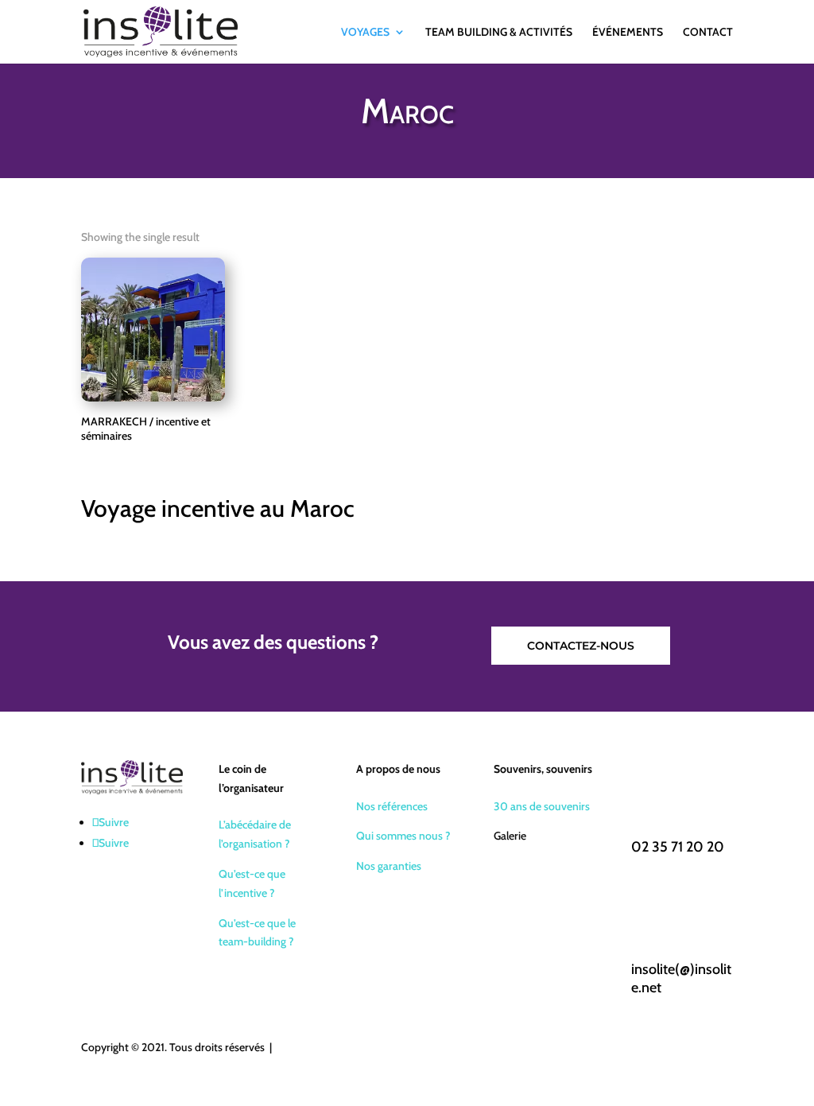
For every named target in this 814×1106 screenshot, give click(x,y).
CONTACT (708, 32)
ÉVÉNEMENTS (627, 32)
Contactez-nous (580, 645)
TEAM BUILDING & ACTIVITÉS (498, 32)
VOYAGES (365, 32)
